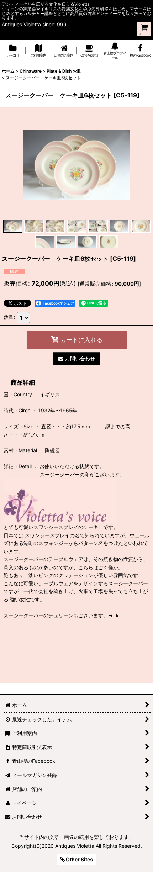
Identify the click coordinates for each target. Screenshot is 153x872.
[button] (12, 226)
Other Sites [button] (79, 859)
